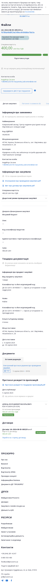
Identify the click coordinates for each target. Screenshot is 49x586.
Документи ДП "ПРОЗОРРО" (12, 484)
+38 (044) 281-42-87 (8, 553)
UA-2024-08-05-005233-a (11, 30)
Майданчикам (7, 528)
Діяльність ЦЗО (7, 510)
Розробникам (6, 524)
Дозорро (4, 502)
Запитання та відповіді (11, 540)
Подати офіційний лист (10, 566)
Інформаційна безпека (10, 480)
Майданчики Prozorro (10, 498)
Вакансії (4, 464)
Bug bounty (5, 468)
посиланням (29, 12)
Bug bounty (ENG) (8, 472)
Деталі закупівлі (10, 103)
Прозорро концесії (8, 476)
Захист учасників (8, 532)
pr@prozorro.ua (7, 577)
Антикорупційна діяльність (12, 536)
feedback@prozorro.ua (9, 562)
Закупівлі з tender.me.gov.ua (13, 506)
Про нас (4, 460)
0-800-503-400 (6, 558)
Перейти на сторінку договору (14, 438)
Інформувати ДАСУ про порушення (16, 91)
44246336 (6, 135)
